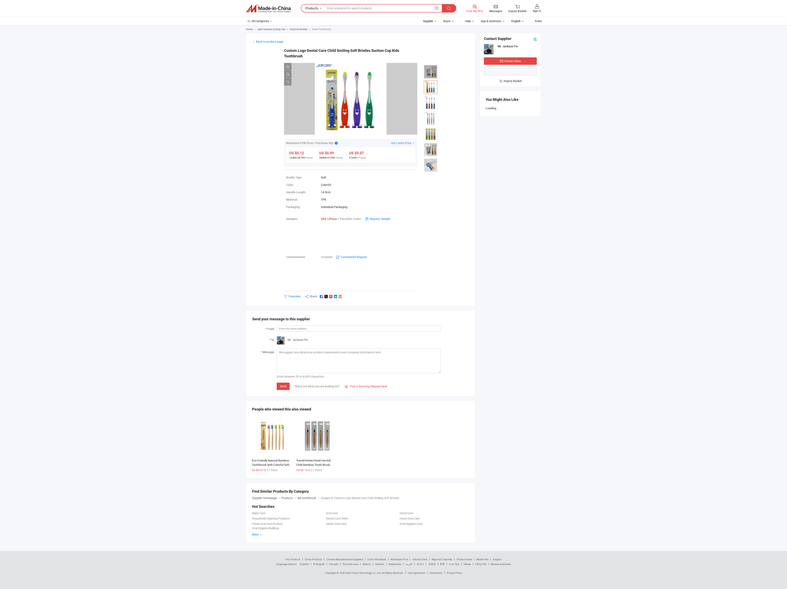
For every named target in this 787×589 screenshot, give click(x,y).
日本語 (432, 564)
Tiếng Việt (481, 564)
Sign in (537, 11)
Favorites (294, 296)
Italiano (367, 564)
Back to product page (269, 41)
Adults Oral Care (336, 524)
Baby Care (258, 513)
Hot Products (293, 559)
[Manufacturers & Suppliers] (268, 8)
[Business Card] (535, 39)
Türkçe (467, 564)
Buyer (447, 21)
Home (249, 29)
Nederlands (395, 564)
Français (334, 564)
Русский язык (350, 564)
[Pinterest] (330, 296)
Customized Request (354, 257)
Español (304, 564)
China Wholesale (376, 559)
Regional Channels (442, 559)
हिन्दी (442, 564)
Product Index (464, 559)
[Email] (340, 296)
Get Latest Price (401, 143)
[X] (326, 296)
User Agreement (416, 572)
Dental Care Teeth (337, 518)
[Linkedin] (335, 296)
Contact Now (512, 61)
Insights (497, 559)
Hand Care (406, 513)
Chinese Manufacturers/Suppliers (344, 559)
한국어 (420, 564)
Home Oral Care (410, 518)
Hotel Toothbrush (321, 29)
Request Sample (380, 219)
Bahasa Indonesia (501, 564)
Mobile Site (482, 559)
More (255, 534)
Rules (538, 21)
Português (319, 564)
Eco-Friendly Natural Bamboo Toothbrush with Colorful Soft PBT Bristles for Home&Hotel (270, 464)
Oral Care (332, 513)
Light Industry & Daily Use (271, 29)
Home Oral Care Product (267, 524)
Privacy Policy (454, 572)
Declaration (436, 572)
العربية (409, 564)
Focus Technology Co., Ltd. (367, 572)
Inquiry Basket (513, 81)
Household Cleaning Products (271, 518)
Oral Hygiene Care (411, 524)
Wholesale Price (399, 559)
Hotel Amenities (298, 29)
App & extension (491, 21)
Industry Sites (419, 559)
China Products (313, 559)
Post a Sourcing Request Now (366, 386)
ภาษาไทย (454, 564)
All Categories (260, 21)
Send (283, 386)
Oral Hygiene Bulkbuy (265, 528)
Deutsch (379, 564)
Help (468, 21)
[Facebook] (321, 296)
